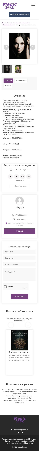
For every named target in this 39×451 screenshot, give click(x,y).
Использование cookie (15, 443)
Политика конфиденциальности (15, 439)
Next (32, 47)
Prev (6, 47)
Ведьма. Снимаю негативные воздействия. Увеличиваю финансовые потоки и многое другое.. (19, 352)
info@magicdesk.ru (21, 430)
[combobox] (19, 186)
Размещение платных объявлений (19, 441)
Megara (19, 207)
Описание (8, 80)
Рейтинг (8, 86)
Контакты (29, 443)
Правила (32, 439)
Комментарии (21, 80)
